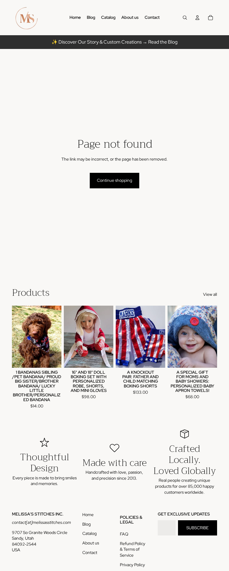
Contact (89, 552)
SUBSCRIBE (197, 527)
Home (88, 514)
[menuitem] (75, 17)
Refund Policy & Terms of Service (132, 549)
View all (210, 294)
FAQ (124, 534)
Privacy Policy (132, 564)
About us (90, 543)
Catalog (89, 533)
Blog (86, 524)
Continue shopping (114, 180)
